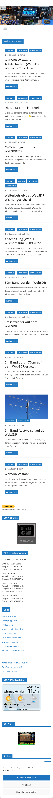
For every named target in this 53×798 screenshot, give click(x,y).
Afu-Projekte (10, 50)
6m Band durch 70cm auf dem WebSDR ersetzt (23, 364)
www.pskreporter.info (11, 637)
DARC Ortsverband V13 (12, 667)
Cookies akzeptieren (26, 777)
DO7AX (22, 55)
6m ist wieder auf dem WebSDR (21, 324)
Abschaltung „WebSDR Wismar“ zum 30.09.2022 (23, 241)
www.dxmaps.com (10, 642)
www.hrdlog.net (9, 633)
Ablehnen (26, 784)
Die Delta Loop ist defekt (23, 107)
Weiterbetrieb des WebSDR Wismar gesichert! (24, 197)
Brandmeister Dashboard (13, 650)
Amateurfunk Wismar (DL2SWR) (15, 663)
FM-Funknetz (7, 625)
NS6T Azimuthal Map (11, 646)
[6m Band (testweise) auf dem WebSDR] (26, 407)
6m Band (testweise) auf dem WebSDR (26, 432)
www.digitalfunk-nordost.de (14, 629)
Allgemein (21, 181)
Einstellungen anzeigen (26, 792)
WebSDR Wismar (35, 50)
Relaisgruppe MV (9, 620)
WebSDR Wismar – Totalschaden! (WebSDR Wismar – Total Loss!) (22, 64)
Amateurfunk (22, 50)
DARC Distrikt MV (9, 671)
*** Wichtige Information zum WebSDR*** (26, 149)
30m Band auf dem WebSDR (25, 282)
